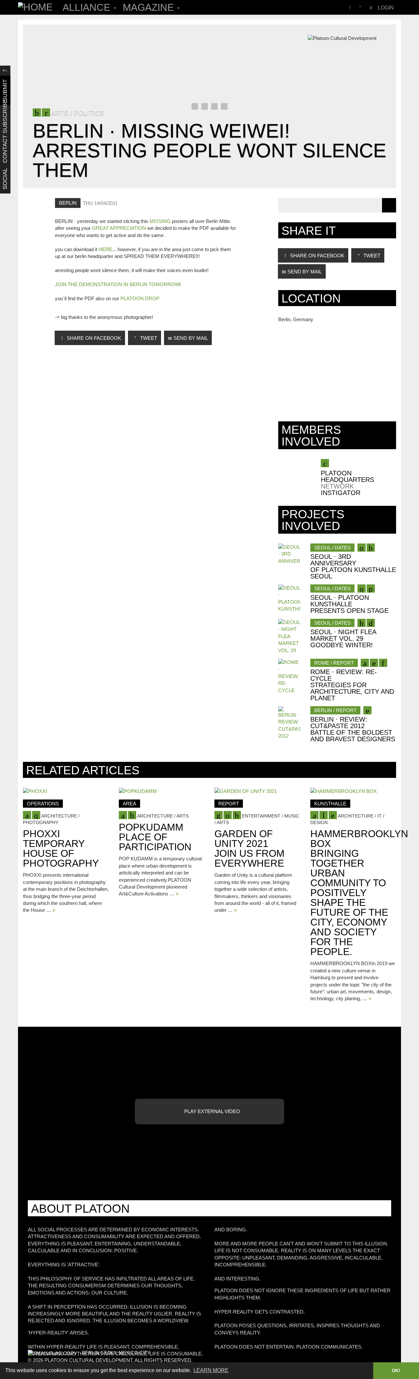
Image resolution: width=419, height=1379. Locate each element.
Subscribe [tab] (5, 120)
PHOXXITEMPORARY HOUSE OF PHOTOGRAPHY (61, 848)
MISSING (160, 221)
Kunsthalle (330, 803)
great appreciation (119, 228)
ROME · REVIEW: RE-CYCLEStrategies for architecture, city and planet (352, 685)
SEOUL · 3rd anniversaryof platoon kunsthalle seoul (353, 566)
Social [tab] (5, 179)
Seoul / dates (332, 547)
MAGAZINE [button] (149, 7)
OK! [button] (396, 1370)
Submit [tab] (5, 90)
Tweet (148, 338)
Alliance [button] (88, 7)
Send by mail (190, 338)
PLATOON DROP (139, 298)
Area (129, 803)
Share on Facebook (93, 338)
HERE (105, 249)
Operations (43, 803)
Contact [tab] (5, 149)
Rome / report (334, 663)
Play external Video (211, 1111)
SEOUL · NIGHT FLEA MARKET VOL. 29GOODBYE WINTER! (343, 638)
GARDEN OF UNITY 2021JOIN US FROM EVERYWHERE (249, 848)
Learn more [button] (210, 1370)
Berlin (68, 203)
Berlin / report (335, 710)
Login (386, 7)
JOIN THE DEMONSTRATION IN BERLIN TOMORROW (117, 284)
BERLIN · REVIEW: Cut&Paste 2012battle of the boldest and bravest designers (352, 729)
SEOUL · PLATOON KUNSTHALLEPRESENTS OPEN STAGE (349, 604)
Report (228, 803)
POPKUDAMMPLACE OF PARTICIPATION (155, 837)
